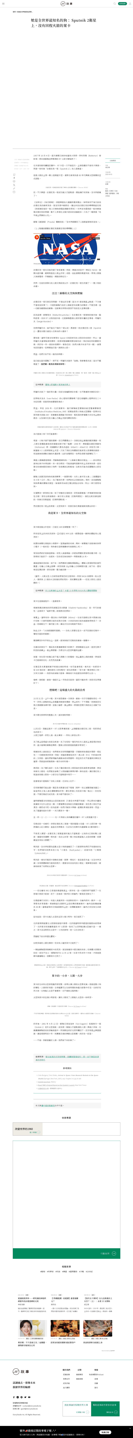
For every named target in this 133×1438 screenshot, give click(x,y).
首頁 (14, 12)
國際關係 (112, 193)
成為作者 (66, 1383)
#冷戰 (81, 1271)
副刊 (96, 1387)
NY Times (77, 875)
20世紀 (107, 196)
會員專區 (79, 1374)
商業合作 (66, 1379)
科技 (116, 191)
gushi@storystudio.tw (29, 1408)
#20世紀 (89, 1271)
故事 (106, 184)
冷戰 (117, 193)
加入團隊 (66, 1387)
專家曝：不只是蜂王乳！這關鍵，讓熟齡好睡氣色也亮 (32, 1344)
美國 (106, 193)
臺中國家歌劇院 (48, 1105)
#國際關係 (73, 1271)
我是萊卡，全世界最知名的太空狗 (21, 162)
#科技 (57, 1271)
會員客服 (79, 1379)
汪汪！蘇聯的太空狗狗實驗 (21, 159)
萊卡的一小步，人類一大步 (21, 169)
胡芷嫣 (107, 167)
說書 (96, 1383)
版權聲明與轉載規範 (20, 1403)
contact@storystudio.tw (32, 1406)
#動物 (42, 1271)
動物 (106, 191)
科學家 (111, 191)
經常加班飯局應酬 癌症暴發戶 (63, 1342)
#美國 (64, 1271)
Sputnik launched (44, 1082)
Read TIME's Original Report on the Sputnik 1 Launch (56, 1085)
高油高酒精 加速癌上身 (92, 1342)
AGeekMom (68, 375)
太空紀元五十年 (43, 1088)
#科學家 (50, 1271)
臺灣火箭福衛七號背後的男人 (57, 384)
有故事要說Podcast (96, 1374)
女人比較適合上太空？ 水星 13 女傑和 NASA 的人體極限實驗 (71, 590)
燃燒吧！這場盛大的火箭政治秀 (21, 165)
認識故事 (66, 1374)
